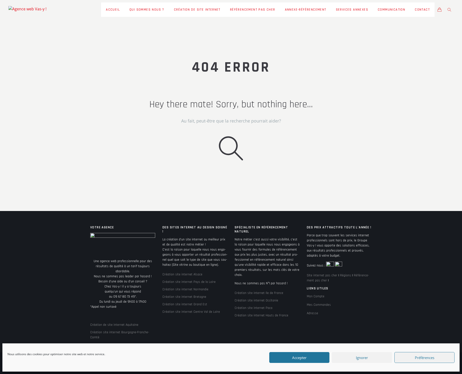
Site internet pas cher (322, 275)
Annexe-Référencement (305, 9)
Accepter (299, 357)
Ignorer (362, 357)
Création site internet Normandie (185, 289)
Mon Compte (315, 296)
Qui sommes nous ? (146, 9)
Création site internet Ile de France (259, 293)
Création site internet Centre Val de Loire (191, 312)
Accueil (113, 9)
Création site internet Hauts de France (261, 315)
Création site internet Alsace (182, 274)
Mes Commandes (319, 305)
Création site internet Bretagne (184, 297)
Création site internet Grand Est (184, 304)
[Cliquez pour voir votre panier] (439, 10)
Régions (345, 275)
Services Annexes (352, 9)
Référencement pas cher (252, 9)
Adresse (312, 313)
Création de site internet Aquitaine (114, 325)
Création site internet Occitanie (256, 300)
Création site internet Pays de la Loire (189, 282)
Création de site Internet (197, 9)
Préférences (424, 357)
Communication (391, 9)
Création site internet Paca (253, 308)
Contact (422, 9)
